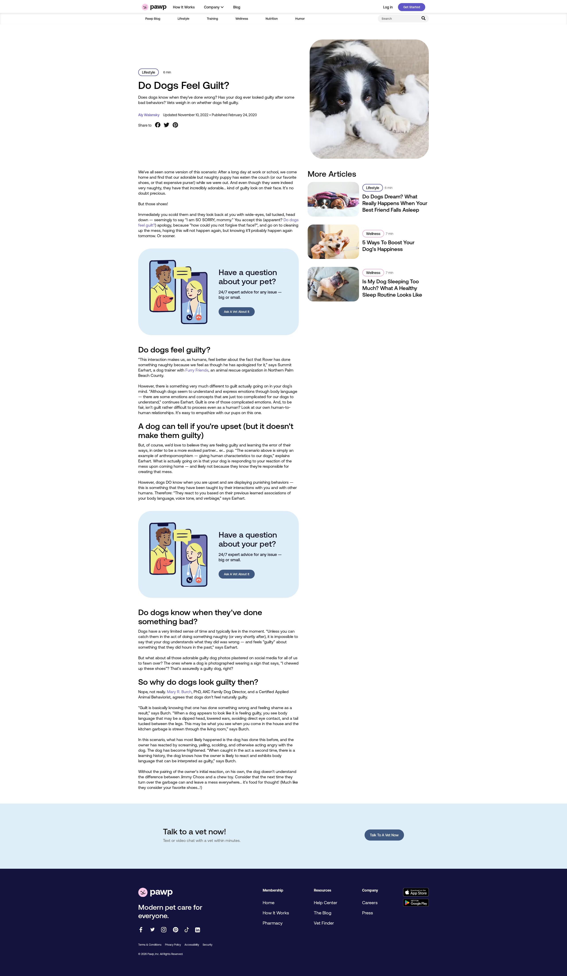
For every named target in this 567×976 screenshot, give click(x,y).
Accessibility (191, 944)
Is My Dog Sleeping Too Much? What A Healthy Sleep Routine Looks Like (392, 288)
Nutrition (272, 18)
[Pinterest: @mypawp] (176, 930)
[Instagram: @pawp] (164, 930)
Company (211, 7)
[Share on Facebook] (157, 125)
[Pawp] (154, 7)
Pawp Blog (152, 18)
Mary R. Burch (179, 691)
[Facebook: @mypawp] (141, 930)
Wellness (241, 18)
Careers (370, 902)
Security (207, 944)
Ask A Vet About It (236, 311)
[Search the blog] (423, 18)
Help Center (325, 902)
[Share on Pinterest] (175, 125)
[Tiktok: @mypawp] (186, 930)
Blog (236, 7)
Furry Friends (196, 370)
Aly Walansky (148, 115)
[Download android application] (416, 903)
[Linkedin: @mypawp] (197, 930)
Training (212, 18)
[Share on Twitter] (166, 125)
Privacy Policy (173, 944)
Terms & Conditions (149, 944)
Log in (388, 7)
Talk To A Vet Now (384, 835)
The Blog (322, 912)
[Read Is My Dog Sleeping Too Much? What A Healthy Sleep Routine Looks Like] (334, 284)
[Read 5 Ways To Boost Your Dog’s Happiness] (334, 242)
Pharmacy (273, 922)
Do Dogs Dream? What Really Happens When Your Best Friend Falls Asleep (394, 203)
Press (367, 912)
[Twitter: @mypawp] (152, 930)
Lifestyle (183, 18)
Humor (300, 18)
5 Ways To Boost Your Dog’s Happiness (388, 245)
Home (268, 902)
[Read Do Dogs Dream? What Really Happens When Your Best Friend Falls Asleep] (334, 199)
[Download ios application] (416, 892)
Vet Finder (324, 922)
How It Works (184, 7)
